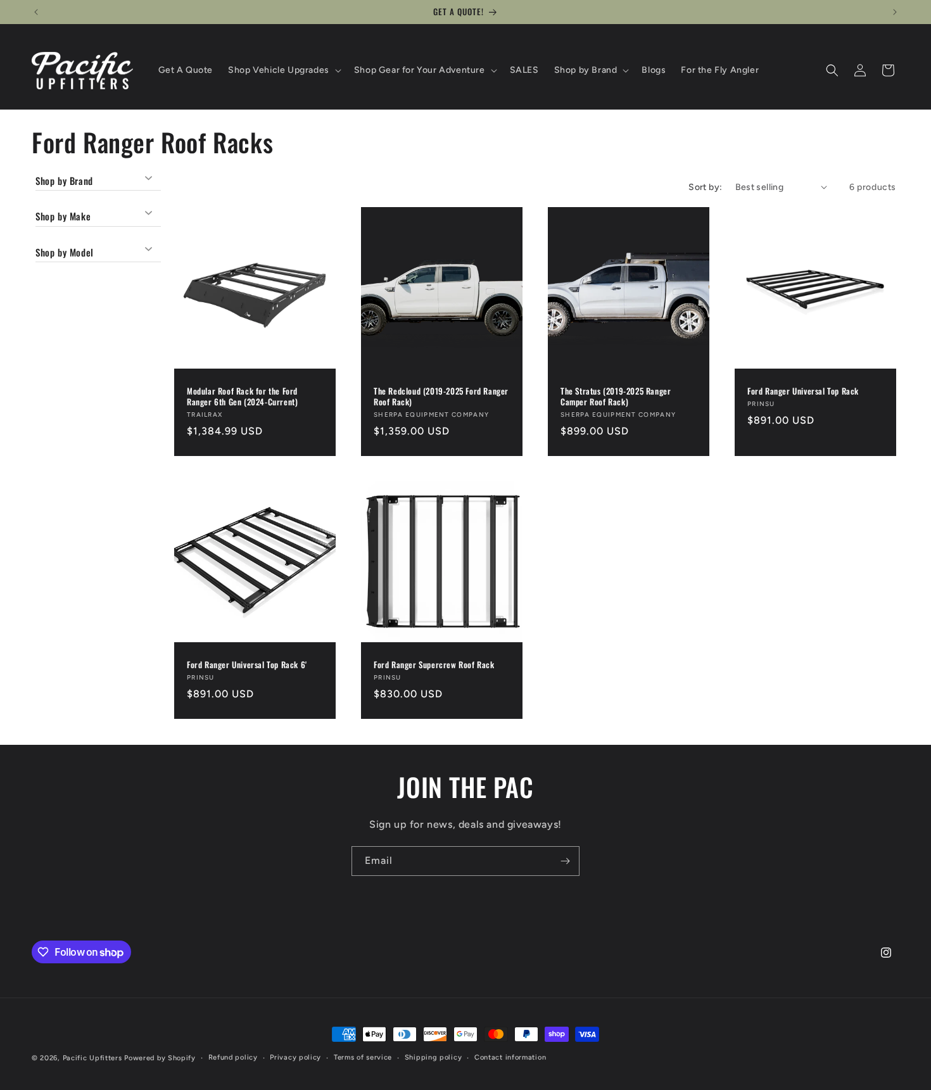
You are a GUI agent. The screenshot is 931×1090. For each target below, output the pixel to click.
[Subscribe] (565, 861)
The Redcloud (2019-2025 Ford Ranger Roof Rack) (441, 396)
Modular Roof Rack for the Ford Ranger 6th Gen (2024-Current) (242, 396)
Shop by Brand (64, 181)
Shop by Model (64, 252)
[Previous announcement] (36, 12)
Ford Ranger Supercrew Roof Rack (434, 664)
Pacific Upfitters (92, 1058)
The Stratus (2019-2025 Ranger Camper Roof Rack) (615, 396)
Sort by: (705, 187)
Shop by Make (63, 216)
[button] (283, 70)
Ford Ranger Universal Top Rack (803, 391)
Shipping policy (433, 1057)
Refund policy (233, 1057)
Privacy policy (295, 1057)
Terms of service (363, 1057)
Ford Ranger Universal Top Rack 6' (247, 664)
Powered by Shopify (160, 1058)
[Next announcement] (895, 12)
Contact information (510, 1057)
